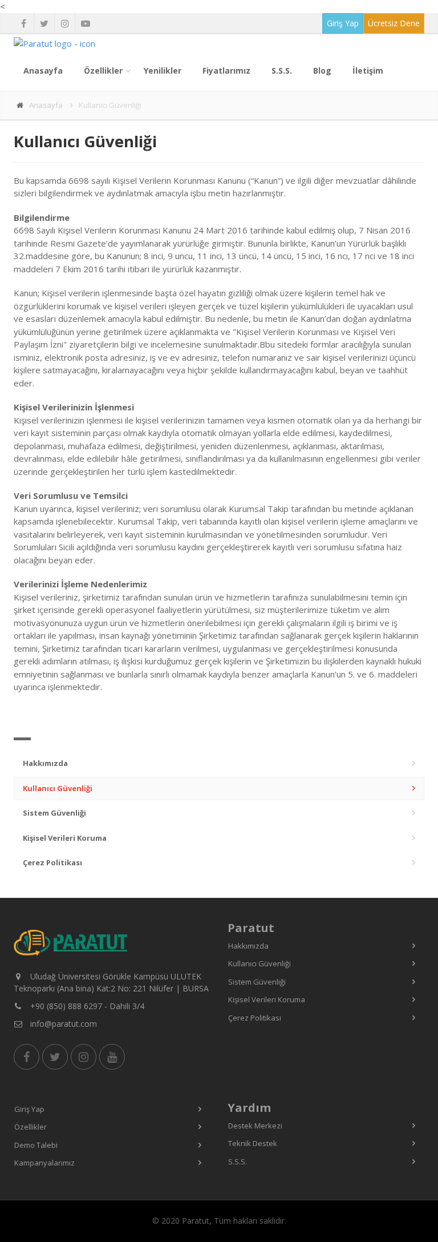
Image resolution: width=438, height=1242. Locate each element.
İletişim (367, 70)
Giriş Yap (343, 23)
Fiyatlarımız (226, 70)
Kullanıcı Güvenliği (57, 788)
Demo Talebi (36, 1145)
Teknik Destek (252, 1143)
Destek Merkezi (255, 1125)
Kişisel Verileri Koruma (65, 838)
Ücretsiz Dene (394, 23)
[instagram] (65, 23)
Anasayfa (43, 70)
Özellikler (103, 70)
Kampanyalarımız (44, 1163)
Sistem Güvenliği (54, 813)
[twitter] (44, 23)
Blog (322, 70)
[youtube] (85, 23)
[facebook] (24, 23)
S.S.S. (281, 70)
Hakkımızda (45, 763)
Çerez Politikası (52, 862)
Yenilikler (162, 70)
